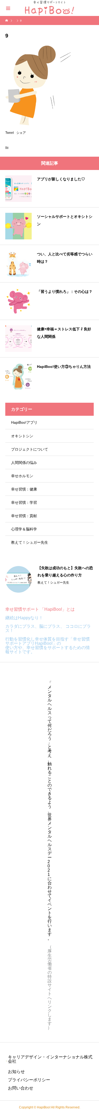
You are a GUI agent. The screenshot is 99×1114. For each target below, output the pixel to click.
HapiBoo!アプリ (24, 422)
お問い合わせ (20, 1088)
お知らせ (16, 1071)
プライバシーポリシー (29, 1080)
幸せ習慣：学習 (24, 502)
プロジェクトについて (29, 449)
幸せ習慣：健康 (24, 489)
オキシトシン (22, 436)
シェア (21, 132)
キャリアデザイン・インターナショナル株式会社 (50, 1059)
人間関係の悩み (24, 462)
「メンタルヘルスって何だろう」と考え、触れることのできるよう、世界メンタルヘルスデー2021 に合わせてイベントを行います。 (50, 811)
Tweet (9, 132)
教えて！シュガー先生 (29, 542)
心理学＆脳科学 (24, 529)
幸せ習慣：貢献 (24, 516)
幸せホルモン (22, 476)
